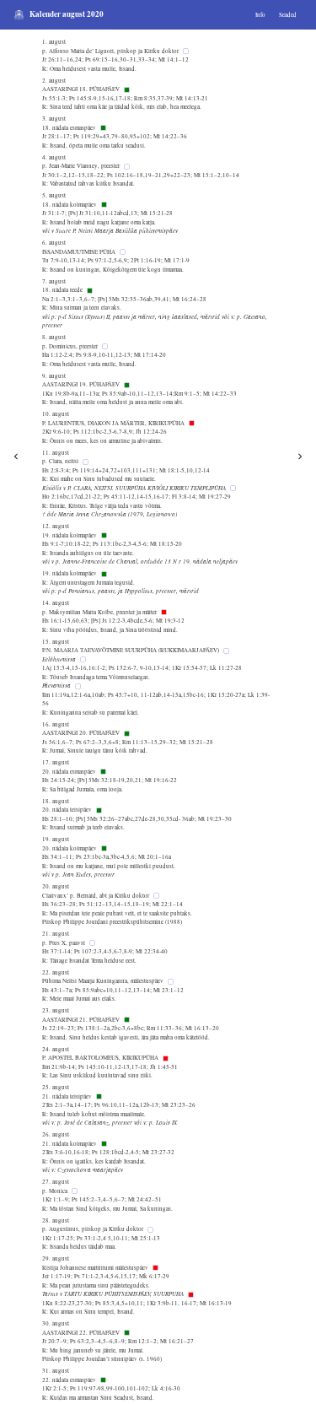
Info (260, 15)
